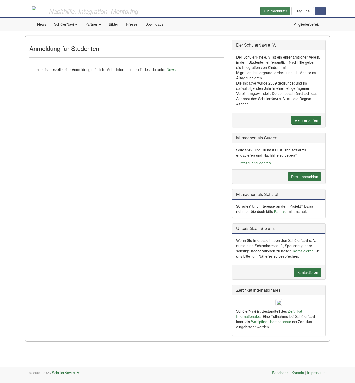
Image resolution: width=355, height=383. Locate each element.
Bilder (113, 24)
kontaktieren (303, 250)
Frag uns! (303, 11)
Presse (131, 24)
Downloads (154, 24)
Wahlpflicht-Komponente (271, 321)
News (41, 24)
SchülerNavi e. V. (66, 372)
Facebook (280, 372)
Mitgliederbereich (307, 24)
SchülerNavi (64, 24)
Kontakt (280, 211)
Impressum (316, 372)
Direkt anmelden (304, 176)
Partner (91, 24)
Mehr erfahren (306, 120)
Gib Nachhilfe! (275, 11)
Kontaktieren (307, 272)
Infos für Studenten (255, 162)
